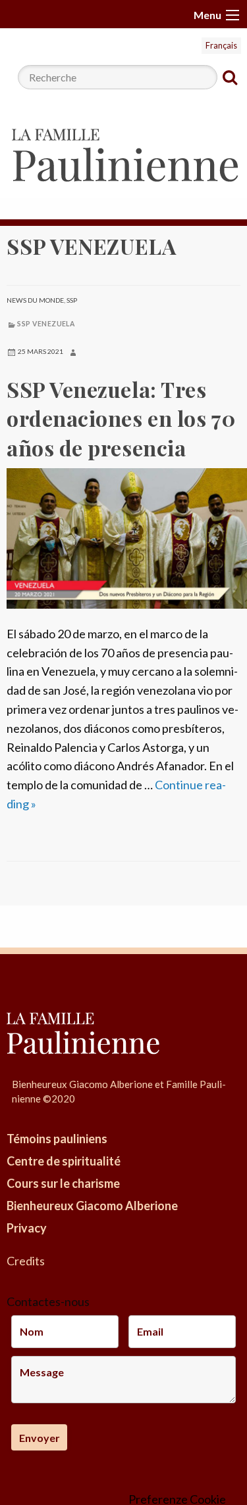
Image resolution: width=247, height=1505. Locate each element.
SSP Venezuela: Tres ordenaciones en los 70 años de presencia (121, 418)
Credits (26, 1261)
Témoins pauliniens (57, 1138)
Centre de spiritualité (64, 1161)
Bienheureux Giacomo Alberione (92, 1205)
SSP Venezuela (45, 324)
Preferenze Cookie (177, 1499)
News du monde (35, 300)
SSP (72, 300)
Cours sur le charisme (63, 1183)
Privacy (27, 1228)
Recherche (230, 77)
